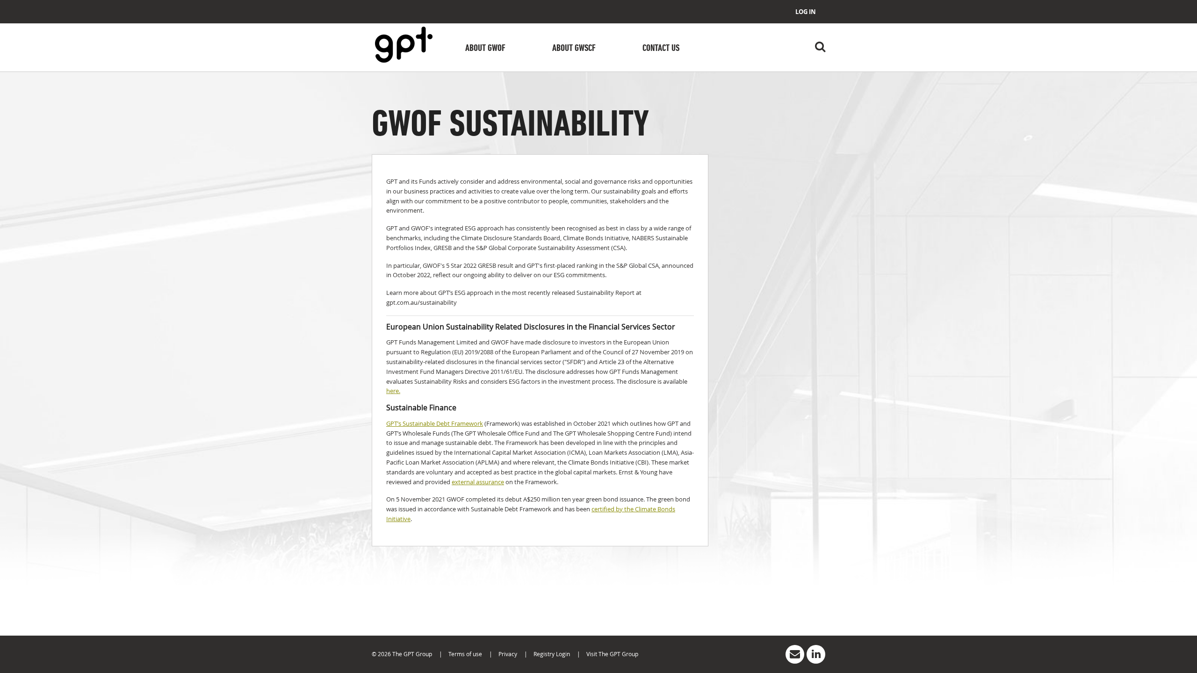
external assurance (478, 482)
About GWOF (485, 48)
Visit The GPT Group (612, 654)
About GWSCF (574, 48)
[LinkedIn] (816, 654)
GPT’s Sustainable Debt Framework (434, 423)
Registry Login (552, 654)
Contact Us (660, 48)
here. (393, 391)
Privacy (507, 654)
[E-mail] (795, 654)
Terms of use (465, 654)
